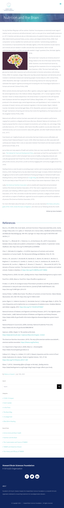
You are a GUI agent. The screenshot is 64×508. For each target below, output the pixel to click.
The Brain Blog (8, 412)
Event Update (8, 403)
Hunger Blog (32, 178)
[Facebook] (27, 476)
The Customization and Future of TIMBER (16, 442)
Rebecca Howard (9, 374)
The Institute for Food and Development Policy (19, 153)
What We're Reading (9, 421)
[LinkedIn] (37, 476)
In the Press (7, 407)
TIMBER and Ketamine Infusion (13, 447)
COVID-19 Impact (9, 398)
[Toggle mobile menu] (61, 4)
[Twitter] (32, 476)
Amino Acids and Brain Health (12, 433)
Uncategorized (8, 417)
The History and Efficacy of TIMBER (14, 451)
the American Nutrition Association (16, 185)
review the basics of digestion (22, 207)
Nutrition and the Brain (10, 438)
